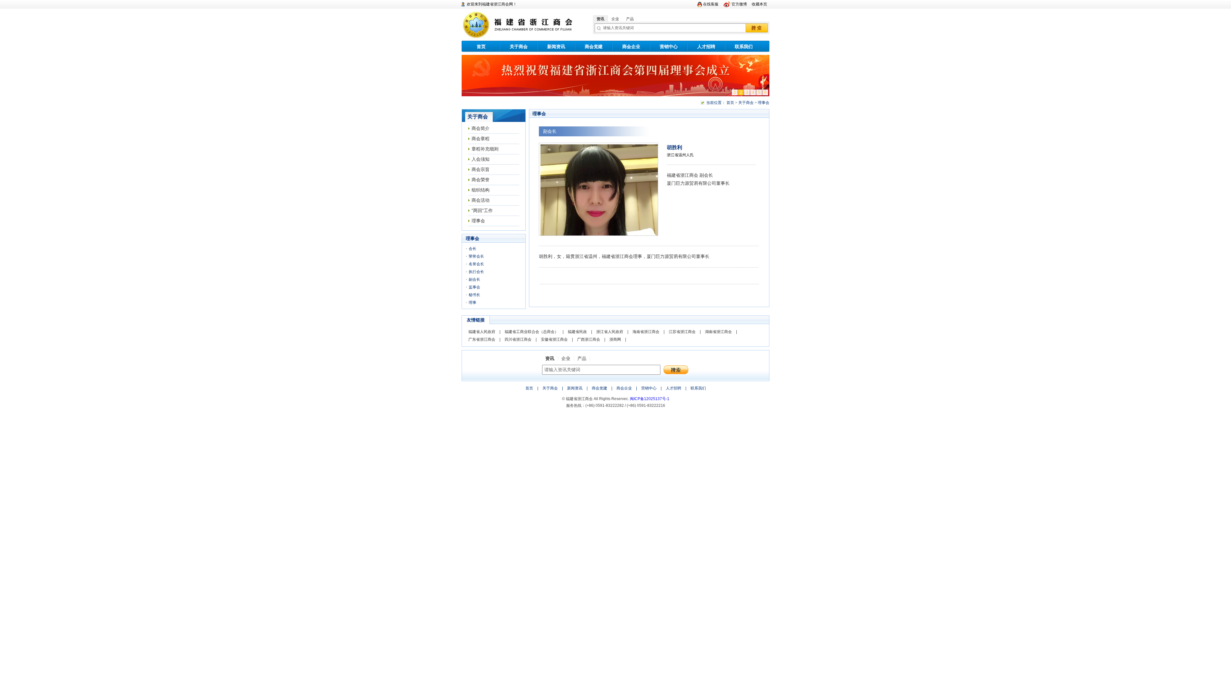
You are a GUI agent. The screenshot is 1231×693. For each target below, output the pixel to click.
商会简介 (481, 128)
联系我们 (744, 46)
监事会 (474, 287)
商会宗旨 (481, 169)
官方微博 (739, 4)
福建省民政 (577, 331)
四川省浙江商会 (518, 339)
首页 (481, 46)
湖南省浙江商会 (718, 331)
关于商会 (519, 46)
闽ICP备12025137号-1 (649, 399)
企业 (615, 19)
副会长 (474, 279)
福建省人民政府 (481, 331)
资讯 (600, 19)
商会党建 (594, 46)
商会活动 (481, 200)
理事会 (478, 220)
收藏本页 (759, 4)
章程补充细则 (485, 148)
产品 (630, 19)
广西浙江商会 (588, 339)
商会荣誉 (481, 179)
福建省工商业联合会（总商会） (531, 331)
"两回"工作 (482, 210)
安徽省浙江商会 (554, 339)
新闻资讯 (556, 46)
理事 (472, 302)
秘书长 (474, 295)
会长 (472, 248)
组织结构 (481, 190)
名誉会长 (476, 264)
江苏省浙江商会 (682, 331)
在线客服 (710, 4)
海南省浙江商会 (645, 331)
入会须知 (481, 159)
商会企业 (631, 46)
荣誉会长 (476, 256)
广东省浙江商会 (481, 339)
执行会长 (476, 272)
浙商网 (615, 339)
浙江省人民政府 (609, 331)
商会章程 (481, 138)
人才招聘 (706, 46)
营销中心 (669, 46)
